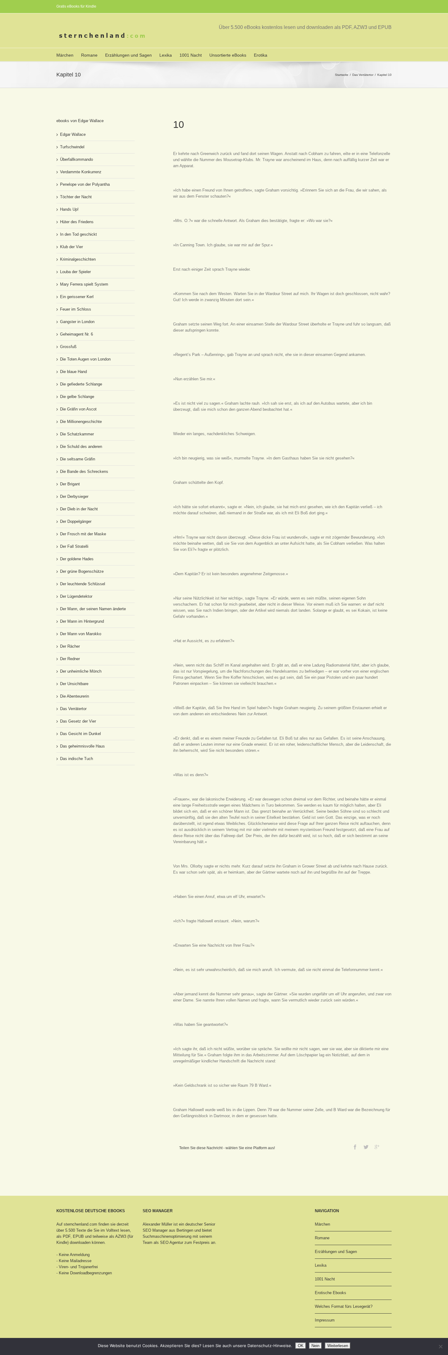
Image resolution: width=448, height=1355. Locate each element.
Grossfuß (68, 346)
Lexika (165, 55)
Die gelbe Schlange (77, 396)
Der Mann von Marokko (80, 634)
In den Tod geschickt (78, 234)
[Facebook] (355, 1147)
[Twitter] (366, 1147)
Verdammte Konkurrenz (80, 172)
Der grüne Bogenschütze (82, 571)
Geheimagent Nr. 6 (76, 334)
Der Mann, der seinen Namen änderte (93, 609)
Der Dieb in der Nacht (79, 509)
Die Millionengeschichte (81, 421)
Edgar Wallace (73, 134)
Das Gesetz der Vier (78, 721)
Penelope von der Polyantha (85, 184)
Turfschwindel (72, 147)
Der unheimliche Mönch (80, 671)
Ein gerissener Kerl (77, 296)
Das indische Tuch (76, 758)
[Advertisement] (86, 792)
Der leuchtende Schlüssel (82, 584)
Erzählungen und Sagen (128, 55)
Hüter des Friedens (77, 222)
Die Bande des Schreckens (84, 471)
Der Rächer (70, 646)
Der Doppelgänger (75, 521)
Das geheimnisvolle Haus (82, 746)
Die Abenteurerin (74, 696)
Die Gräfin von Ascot (78, 409)
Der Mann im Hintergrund (82, 621)
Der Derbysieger (74, 496)
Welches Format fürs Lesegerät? (343, 1306)
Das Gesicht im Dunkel (80, 733)
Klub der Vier (71, 247)
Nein (315, 1345)
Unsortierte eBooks (227, 55)
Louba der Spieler (75, 271)
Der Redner (70, 658)
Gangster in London (77, 321)
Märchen (64, 55)
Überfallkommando (76, 159)
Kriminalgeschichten (78, 259)
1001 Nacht (191, 55)
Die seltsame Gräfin (77, 459)
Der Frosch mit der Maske (83, 534)
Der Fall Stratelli (74, 546)
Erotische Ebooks (330, 1292)
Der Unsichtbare (74, 683)
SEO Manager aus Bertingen (168, 1230)
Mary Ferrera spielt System (84, 284)
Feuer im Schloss (75, 309)
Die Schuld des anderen (81, 446)
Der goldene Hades (77, 559)
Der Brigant (70, 484)
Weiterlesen (337, 1345)
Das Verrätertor (362, 74)
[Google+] (377, 1147)
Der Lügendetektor (76, 596)
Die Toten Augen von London (85, 359)
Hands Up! (69, 209)
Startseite (341, 74)
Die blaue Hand (73, 371)
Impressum (325, 1320)
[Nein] (440, 1346)
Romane (89, 55)
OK (301, 1345)
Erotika (260, 55)
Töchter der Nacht (76, 197)
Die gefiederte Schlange (81, 384)
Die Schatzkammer (77, 434)
